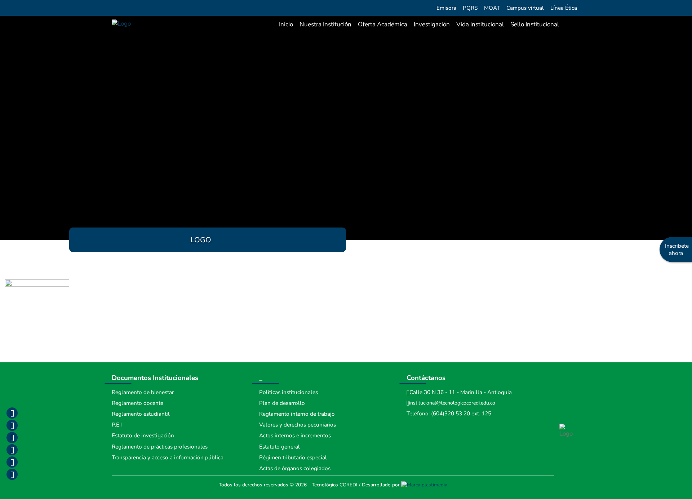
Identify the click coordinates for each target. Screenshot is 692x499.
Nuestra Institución (325, 24)
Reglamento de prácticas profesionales (160, 446)
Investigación (432, 24)
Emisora (446, 8)
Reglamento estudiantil (141, 414)
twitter (11, 437)
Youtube (11, 449)
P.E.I (117, 424)
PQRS (470, 8)
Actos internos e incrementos (295, 435)
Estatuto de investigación (143, 435)
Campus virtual (525, 8)
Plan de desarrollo (282, 403)
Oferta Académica (382, 24)
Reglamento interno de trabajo (297, 414)
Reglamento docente (137, 403)
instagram (11, 425)
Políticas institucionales (288, 392)
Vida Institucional (480, 24)
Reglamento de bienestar (143, 392)
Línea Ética (563, 8)
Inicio (286, 24)
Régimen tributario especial (293, 457)
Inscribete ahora (677, 249)
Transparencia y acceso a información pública (167, 457)
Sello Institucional (534, 24)
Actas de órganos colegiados (295, 468)
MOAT (492, 8)
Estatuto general (279, 446)
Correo (11, 461)
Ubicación (11, 474)
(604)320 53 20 (450, 413)
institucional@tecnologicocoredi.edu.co (452, 402)
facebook (11, 412)
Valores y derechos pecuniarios (297, 424)
